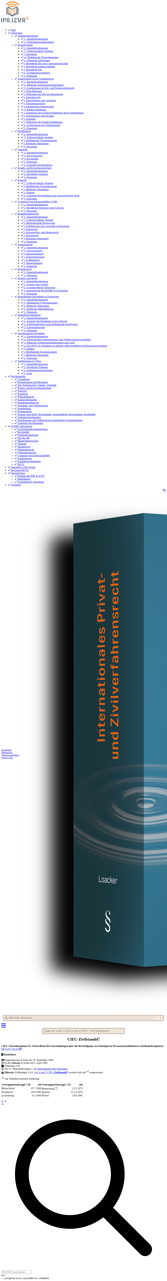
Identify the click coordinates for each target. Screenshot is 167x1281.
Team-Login (7, 758)
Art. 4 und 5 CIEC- (51, 1072)
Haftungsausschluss (10, 755)
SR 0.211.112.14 (10, 1049)
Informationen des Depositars (52, 1068)
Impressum (6, 750)
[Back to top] (2, 1104)
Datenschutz (7, 752)
